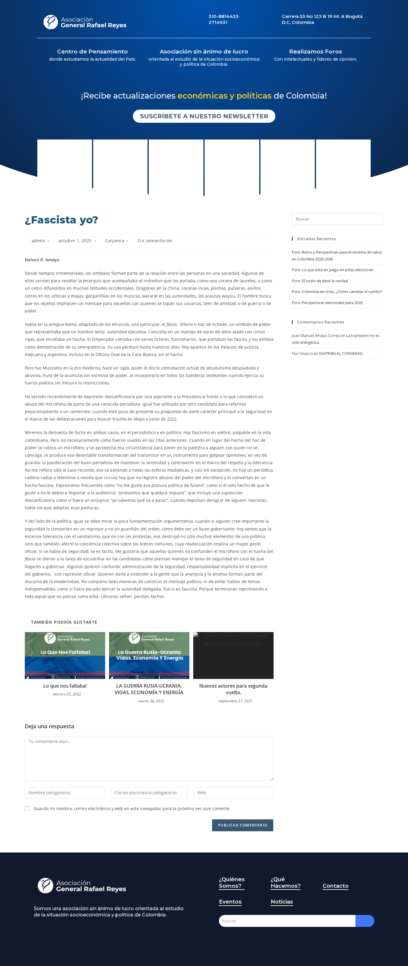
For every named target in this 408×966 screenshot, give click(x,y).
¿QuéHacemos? (285, 882)
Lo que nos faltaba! (65, 686)
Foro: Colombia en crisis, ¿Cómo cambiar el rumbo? (337, 291)
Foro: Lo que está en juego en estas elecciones (332, 269)
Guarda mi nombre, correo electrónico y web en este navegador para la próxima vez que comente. (132, 808)
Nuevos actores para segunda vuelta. (233, 689)
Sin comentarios (154, 240)
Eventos (230, 901)
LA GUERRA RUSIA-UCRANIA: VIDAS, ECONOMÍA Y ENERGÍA (149, 689)
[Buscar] (364, 921)
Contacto (336, 886)
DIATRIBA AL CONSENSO (341, 353)
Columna (114, 240)
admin (38, 240)
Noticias (282, 901)
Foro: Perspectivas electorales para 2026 (327, 302)
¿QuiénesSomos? (232, 882)
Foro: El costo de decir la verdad (320, 280)
